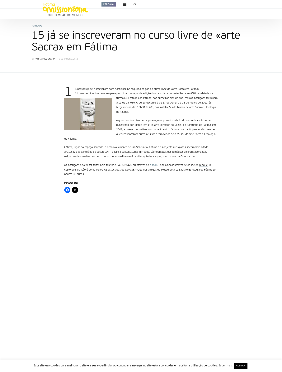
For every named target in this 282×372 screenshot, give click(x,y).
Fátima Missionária (45, 59)
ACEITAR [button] (240, 366)
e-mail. (154, 165)
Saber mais (226, 365)
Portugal (108, 4)
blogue (203, 165)
